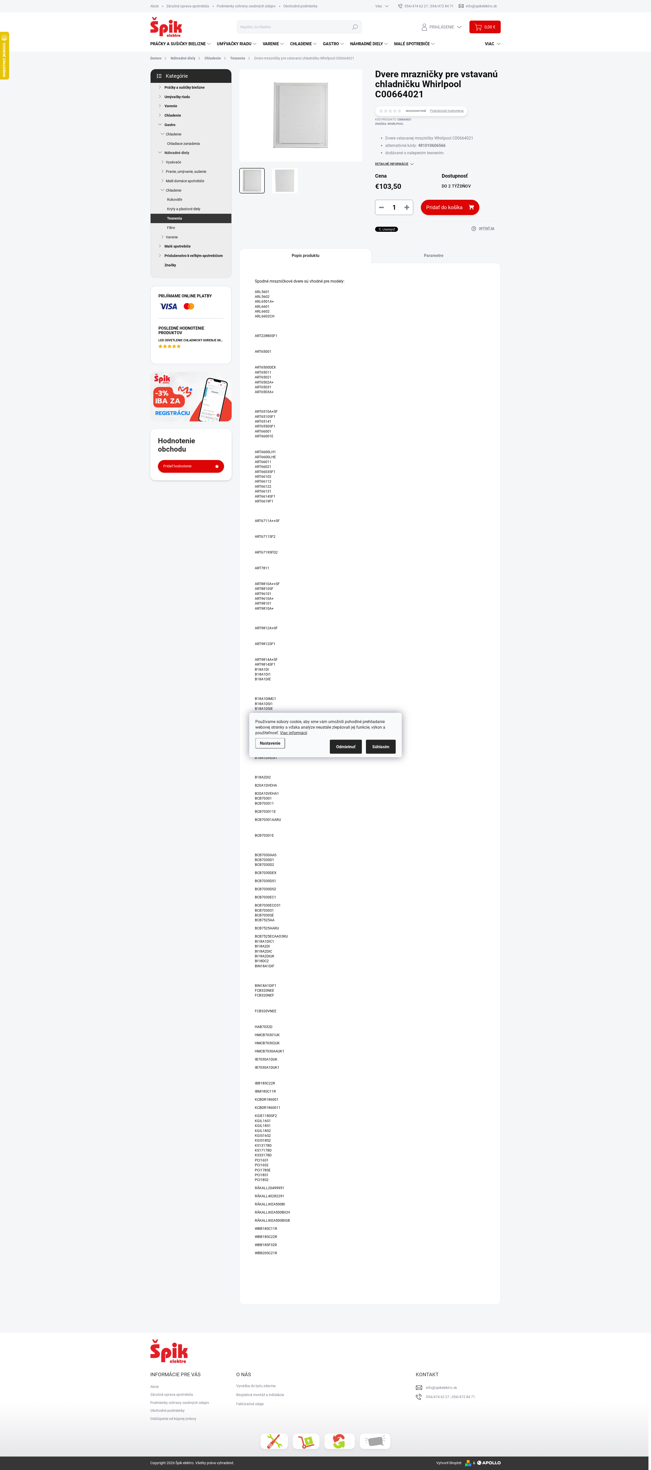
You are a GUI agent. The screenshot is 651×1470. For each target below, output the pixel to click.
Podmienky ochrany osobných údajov (246, 6)
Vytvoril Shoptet (449, 1463)
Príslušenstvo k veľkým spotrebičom (194, 256)
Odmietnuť (346, 746)
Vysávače (173, 162)
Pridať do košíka (444, 207)
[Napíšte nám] (375, 1441)
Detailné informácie (391, 164)
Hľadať (354, 27)
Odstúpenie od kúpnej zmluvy (173, 1419)
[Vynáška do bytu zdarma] (306, 1441)
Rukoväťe (174, 199)
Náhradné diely (177, 153)
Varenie (171, 106)
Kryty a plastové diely (183, 209)
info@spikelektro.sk (441, 1388)
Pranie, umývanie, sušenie (186, 172)
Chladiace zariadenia (183, 144)
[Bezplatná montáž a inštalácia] (274, 1441)
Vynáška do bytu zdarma (256, 1386)
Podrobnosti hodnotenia (447, 111)
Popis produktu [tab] (305, 255)
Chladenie (173, 115)
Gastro (170, 125)
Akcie (154, 6)
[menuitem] (181, 44)
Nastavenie (270, 743)
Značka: (389, 124)
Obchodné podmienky (300, 6)
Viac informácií (293, 732)
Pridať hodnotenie (177, 466)
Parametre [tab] (433, 255)
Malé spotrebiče (178, 246)
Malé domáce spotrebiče (185, 181)
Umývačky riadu (177, 97)
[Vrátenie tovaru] (340, 1441)
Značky (170, 265)
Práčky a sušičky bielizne (185, 87)
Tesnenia (174, 218)
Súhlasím (380, 746)
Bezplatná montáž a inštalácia (260, 1395)
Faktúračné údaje (250, 1404)
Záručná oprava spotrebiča (187, 6)
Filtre (171, 228)
